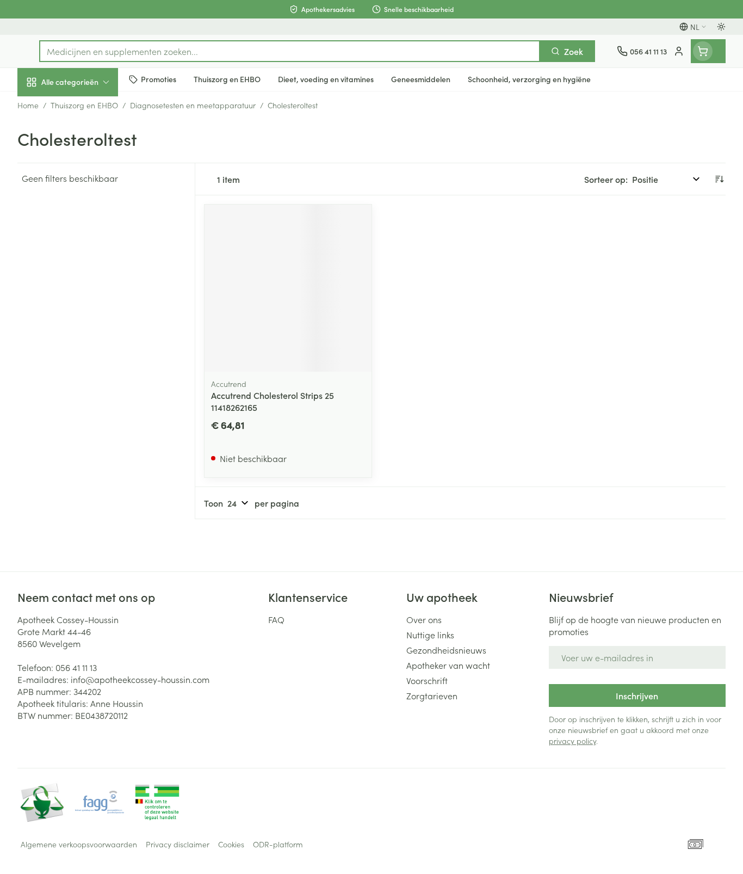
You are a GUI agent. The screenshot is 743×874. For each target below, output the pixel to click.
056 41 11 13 (76, 667)
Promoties (46, 107)
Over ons (424, 619)
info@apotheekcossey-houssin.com (140, 679)
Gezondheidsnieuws (446, 650)
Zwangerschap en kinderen (87, 219)
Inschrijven (637, 695)
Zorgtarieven (431, 695)
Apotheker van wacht (448, 665)
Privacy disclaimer (177, 844)
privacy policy (572, 740)
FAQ (276, 619)
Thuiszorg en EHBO (87, 315)
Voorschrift (427, 680)
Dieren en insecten (87, 345)
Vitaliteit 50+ (87, 253)
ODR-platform (278, 844)
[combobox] (289, 51)
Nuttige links (430, 635)
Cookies (231, 844)
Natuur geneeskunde (87, 284)
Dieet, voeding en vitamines (87, 180)
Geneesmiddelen (87, 376)
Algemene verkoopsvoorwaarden (79, 844)
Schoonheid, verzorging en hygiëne (87, 141)
